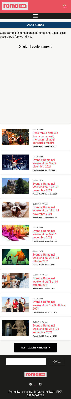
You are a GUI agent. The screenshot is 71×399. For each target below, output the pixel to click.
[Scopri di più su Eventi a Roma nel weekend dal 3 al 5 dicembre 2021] (15, 163)
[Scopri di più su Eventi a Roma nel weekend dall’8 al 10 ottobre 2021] (15, 281)
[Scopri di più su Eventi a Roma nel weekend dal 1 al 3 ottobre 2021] (15, 305)
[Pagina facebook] (31, 385)
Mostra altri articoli (34, 347)
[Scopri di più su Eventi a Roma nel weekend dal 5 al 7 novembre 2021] (15, 233)
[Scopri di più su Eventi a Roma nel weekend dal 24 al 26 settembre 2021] (15, 328)
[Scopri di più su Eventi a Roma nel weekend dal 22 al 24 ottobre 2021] (15, 257)
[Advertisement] (35, 87)
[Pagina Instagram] (40, 385)
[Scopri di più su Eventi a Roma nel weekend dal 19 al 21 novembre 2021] (15, 186)
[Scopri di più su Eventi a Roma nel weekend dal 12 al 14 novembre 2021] (15, 210)
